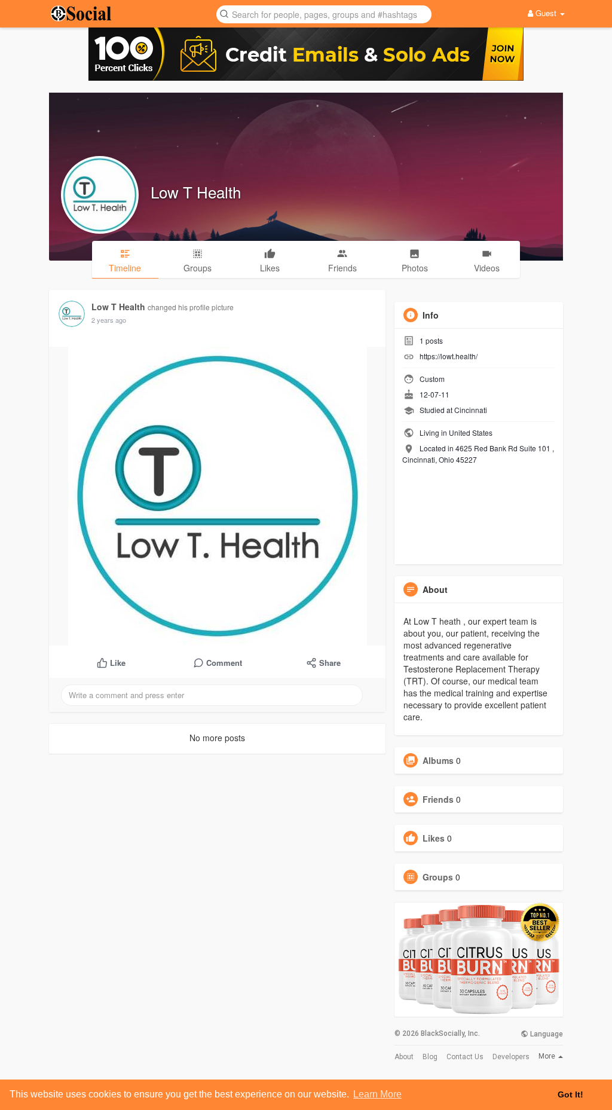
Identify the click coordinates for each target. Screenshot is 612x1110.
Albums (438, 760)
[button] (324, 13)
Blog (430, 1056)
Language (545, 1034)
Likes (434, 838)
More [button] (547, 1056)
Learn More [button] (377, 1094)
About (404, 1056)
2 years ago (108, 320)
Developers (511, 1056)
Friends (438, 799)
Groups (438, 877)
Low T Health (196, 192)
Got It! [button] (570, 1094)
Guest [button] (546, 13)
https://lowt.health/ (449, 356)
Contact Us (465, 1056)
